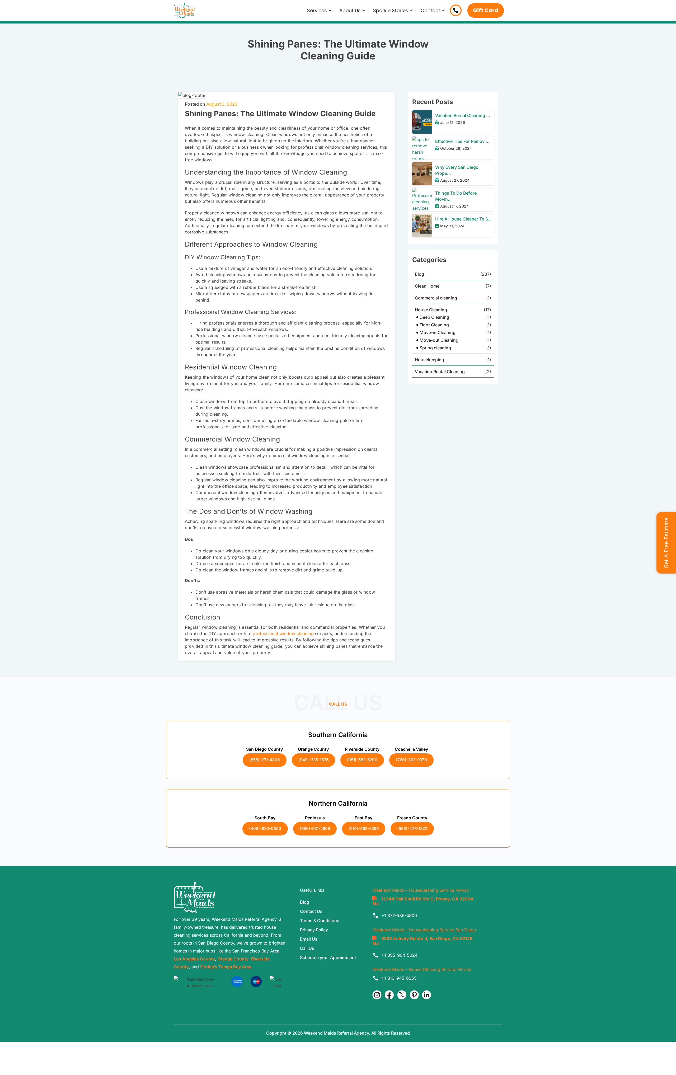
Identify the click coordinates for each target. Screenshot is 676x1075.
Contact (430, 10)
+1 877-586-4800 (399, 915)
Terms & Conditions (319, 920)
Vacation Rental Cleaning (440, 371)
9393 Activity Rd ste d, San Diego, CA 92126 (426, 938)
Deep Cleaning (434, 317)
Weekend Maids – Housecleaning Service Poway (420, 890)
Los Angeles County (194, 958)
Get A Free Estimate (666, 543)
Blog (419, 274)
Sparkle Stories (390, 10)
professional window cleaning (283, 633)
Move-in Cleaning (438, 332)
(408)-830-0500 (265, 828)
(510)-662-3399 (364, 828)
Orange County (233, 958)
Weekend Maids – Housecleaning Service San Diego (424, 929)
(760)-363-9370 (411, 759)
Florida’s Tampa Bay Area (225, 966)
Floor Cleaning (434, 324)
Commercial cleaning (436, 298)
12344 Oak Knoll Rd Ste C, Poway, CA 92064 (427, 899)
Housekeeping (429, 359)
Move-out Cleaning (439, 340)
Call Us (307, 948)
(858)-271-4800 (264, 759)
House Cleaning (431, 309)
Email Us (308, 939)
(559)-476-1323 (412, 828)
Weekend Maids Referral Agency (336, 1033)
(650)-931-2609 (315, 828)
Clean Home (427, 286)
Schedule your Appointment (328, 957)
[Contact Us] (456, 10)
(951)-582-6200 (362, 759)
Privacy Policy (314, 929)
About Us (350, 10)
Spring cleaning (435, 347)
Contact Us (311, 911)
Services (317, 10)
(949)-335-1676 (313, 759)
